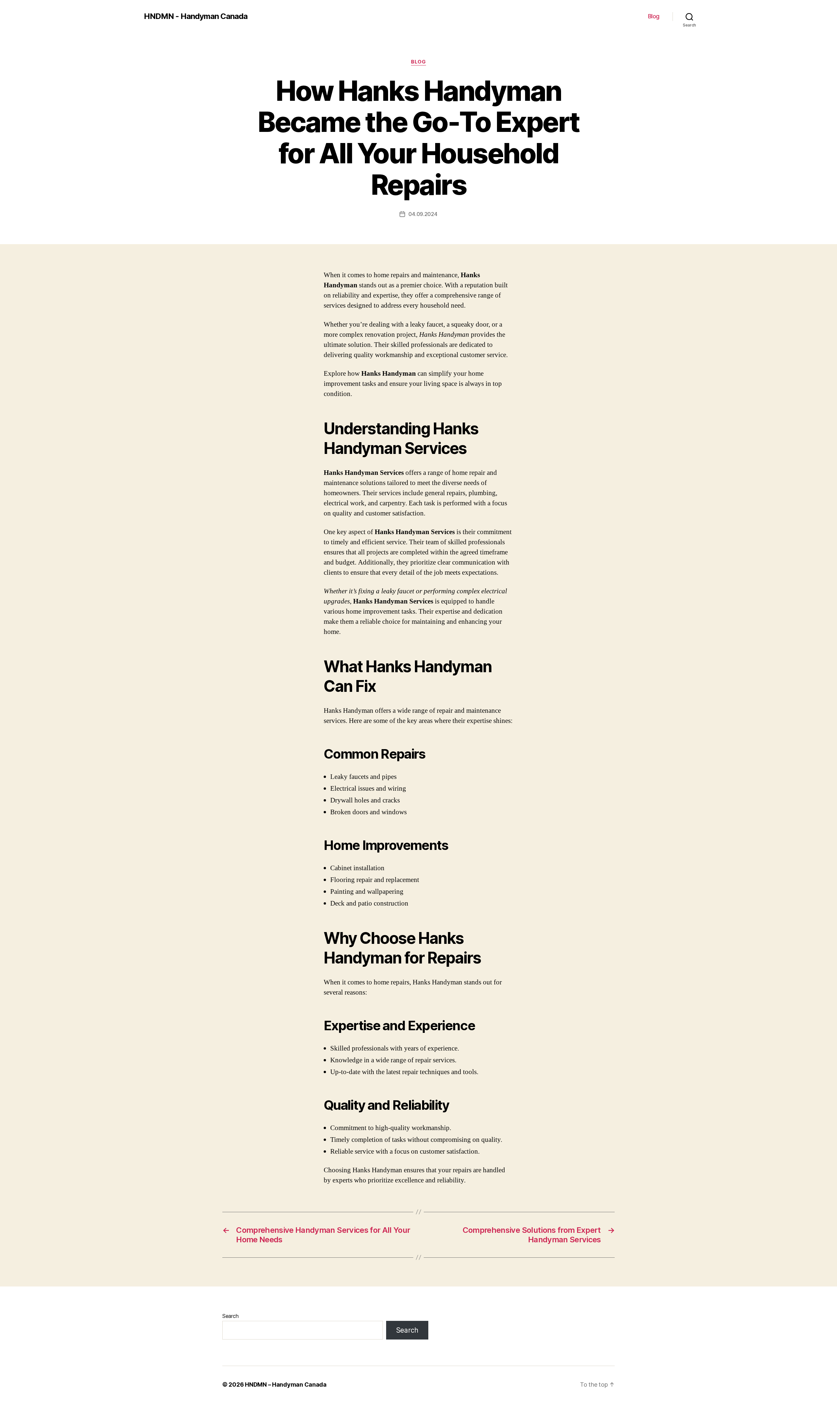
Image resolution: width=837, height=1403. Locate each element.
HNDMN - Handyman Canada (196, 16)
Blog (653, 16)
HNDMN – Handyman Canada (286, 1384)
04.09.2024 (422, 214)
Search (230, 1316)
